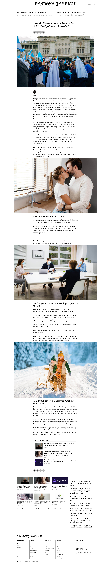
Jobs (58, 552)
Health (58, 550)
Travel (58, 556)
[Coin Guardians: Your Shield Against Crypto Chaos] (60, 497)
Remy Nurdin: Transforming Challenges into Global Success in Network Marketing (80, 520)
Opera (31, 558)
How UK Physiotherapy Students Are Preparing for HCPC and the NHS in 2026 (60, 461)
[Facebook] (34, 32)
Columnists (47, 543)
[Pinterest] (40, 32)
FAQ (46, 552)
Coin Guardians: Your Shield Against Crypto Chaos (58, 501)
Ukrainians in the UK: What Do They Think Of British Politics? (71, 12)
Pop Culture (33, 552)
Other (34, 28)
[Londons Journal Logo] (55, 4)
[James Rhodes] (35, 92)
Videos (46, 554)
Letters (46, 546)
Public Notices (48, 550)
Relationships (60, 554)
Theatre (32, 556)
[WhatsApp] (43, 32)
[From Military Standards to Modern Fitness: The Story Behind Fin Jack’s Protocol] (39, 446)
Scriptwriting (33, 550)
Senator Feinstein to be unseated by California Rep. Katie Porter (32, 12)
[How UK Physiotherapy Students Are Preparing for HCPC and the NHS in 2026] (39, 462)
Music (31, 545)
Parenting (59, 558)
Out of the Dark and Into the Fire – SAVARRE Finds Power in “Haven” (25, 502)
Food (58, 548)
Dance (31, 548)
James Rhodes (42, 92)
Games (58, 545)
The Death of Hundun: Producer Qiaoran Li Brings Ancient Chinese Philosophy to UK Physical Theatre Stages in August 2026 (58, 453)
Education (59, 543)
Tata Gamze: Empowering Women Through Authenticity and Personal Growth (81, 527)
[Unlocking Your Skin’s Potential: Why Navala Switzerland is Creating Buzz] (42, 497)
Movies (32, 546)
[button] (18, 4)
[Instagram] (77, 545)
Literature (32, 554)
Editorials (47, 545)
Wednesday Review (49, 548)
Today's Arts (33, 543)
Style (58, 546)
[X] (37, 32)
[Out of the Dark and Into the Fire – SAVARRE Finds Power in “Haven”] (25, 497)
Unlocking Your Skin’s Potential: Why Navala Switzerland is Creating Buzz (42, 502)
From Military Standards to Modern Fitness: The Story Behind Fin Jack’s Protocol (59, 444)
